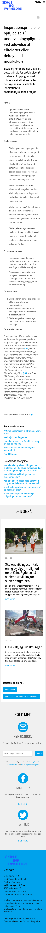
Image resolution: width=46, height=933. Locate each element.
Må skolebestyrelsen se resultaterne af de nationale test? (22, 488)
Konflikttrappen (11, 454)
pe (32, 414)
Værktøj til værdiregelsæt (15, 437)
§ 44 (25, 373)
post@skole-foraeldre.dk (15, 879)
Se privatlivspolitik (31, 921)
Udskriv (39, 18)
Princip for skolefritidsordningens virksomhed (19, 449)
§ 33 (26, 348)
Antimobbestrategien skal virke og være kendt (22, 432)
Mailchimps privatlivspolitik (30, 765)
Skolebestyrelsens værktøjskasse (22, 696)
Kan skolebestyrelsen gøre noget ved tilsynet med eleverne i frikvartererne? (21, 482)
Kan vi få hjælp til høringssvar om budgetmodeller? (19, 475)
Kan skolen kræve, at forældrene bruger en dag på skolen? (22, 442)
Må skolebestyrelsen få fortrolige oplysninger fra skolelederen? (19, 495)
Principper (10, 689)
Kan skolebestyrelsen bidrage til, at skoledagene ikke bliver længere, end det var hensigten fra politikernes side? (23, 468)
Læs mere (10, 599)
